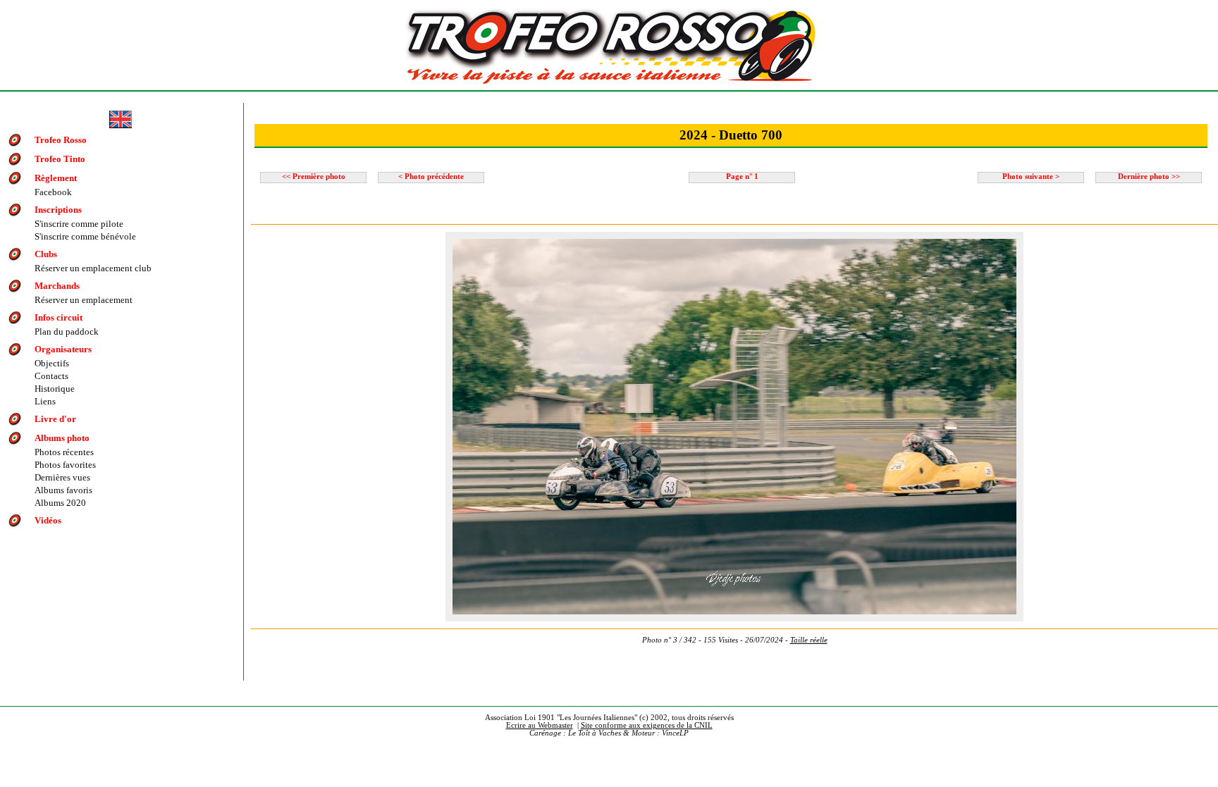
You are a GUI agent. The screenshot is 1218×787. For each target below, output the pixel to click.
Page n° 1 (742, 176)
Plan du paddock (67, 331)
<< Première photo (313, 176)
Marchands (57, 285)
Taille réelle (809, 640)
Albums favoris (63, 490)
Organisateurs (63, 349)
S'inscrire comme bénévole (85, 236)
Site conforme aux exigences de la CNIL (647, 725)
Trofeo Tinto (60, 159)
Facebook (53, 192)
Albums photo (62, 438)
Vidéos (48, 520)
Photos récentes (64, 452)
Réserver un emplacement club (93, 268)
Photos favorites (65, 464)
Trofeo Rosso (61, 140)
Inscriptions (58, 209)
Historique (55, 388)
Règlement (56, 178)
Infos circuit (58, 317)
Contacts (51, 376)
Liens (45, 401)
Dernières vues (62, 477)
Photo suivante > (1030, 176)
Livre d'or (55, 419)
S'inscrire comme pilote (79, 223)
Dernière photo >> (1149, 176)
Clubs (46, 254)
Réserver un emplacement (84, 300)
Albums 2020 (60, 502)
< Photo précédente (431, 176)
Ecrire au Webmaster (539, 725)
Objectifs (52, 363)
